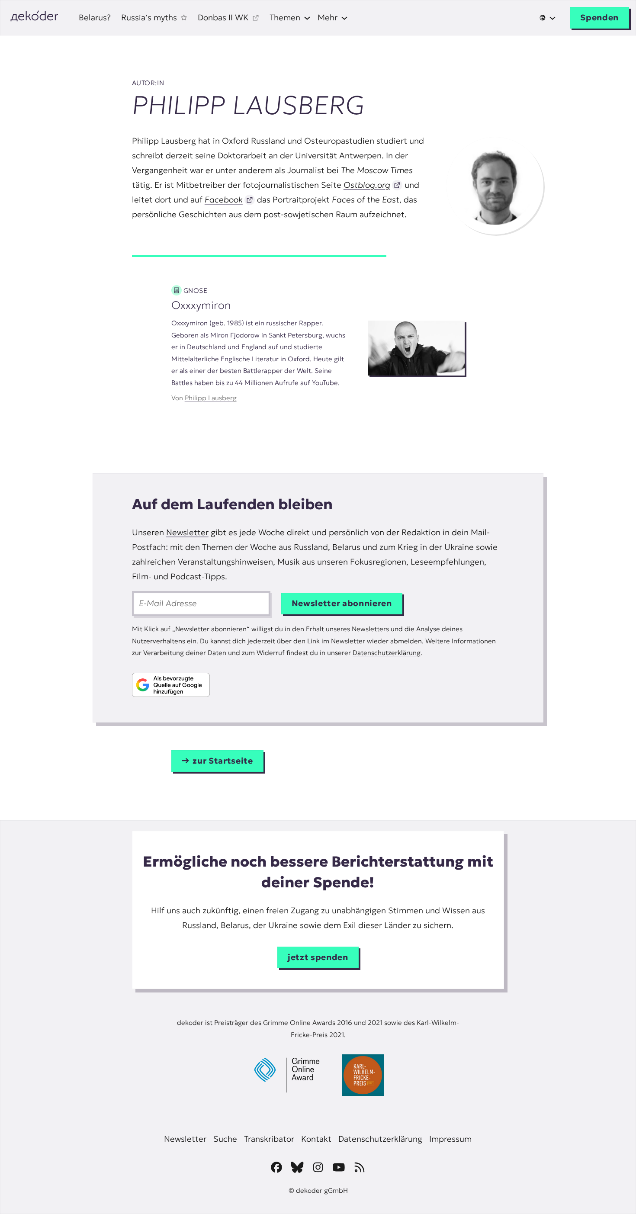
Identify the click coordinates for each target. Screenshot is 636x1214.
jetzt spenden (318, 957)
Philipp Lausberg (211, 398)
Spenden (599, 17)
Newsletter (187, 532)
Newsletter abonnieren (342, 603)
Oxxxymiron (201, 305)
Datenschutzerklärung (387, 653)
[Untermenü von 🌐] (548, 18)
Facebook (224, 200)
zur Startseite (223, 761)
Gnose (195, 290)
